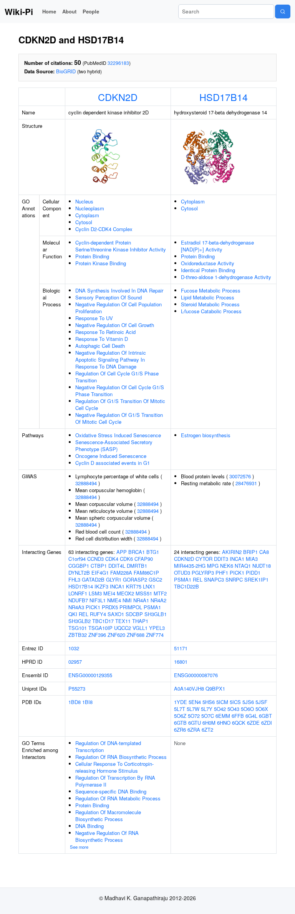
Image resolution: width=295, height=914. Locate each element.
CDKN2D (118, 97)
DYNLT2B (79, 572)
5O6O (247, 708)
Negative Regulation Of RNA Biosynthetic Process (107, 836)
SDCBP (134, 614)
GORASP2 (135, 579)
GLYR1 (113, 579)
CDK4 (111, 558)
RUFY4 (98, 614)
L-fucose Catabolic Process (211, 311)
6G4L (251, 715)
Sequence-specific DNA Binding (110, 791)
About (69, 11)
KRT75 (133, 586)
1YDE (180, 702)
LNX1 (149, 586)
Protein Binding (92, 256)
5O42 (220, 708)
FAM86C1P (146, 572)
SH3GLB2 (79, 621)
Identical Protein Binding (208, 270)
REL (83, 614)
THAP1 (140, 621)
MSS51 (144, 593)
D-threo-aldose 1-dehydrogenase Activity (226, 277)
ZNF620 (116, 634)
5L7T (179, 708)
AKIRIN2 (232, 551)
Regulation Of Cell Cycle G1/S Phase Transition (117, 377)
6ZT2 (207, 729)
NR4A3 (76, 607)
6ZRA (193, 729)
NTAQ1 (243, 565)
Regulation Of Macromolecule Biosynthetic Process (108, 815)
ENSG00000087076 (196, 675)
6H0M (208, 722)
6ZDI (266, 722)
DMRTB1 (137, 565)
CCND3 (95, 558)
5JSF (261, 702)
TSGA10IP (100, 627)
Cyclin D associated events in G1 (112, 462)
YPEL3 (157, 627)
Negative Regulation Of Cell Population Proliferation (118, 308)
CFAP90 (143, 558)
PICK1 (93, 607)
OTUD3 (182, 572)
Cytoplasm (87, 215)
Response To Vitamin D (101, 338)
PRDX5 (110, 607)
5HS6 (208, 702)
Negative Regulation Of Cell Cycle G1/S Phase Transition (119, 390)
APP (121, 551)
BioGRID (66, 71)
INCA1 (117, 586)
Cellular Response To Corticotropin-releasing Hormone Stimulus (114, 767)
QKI (72, 614)
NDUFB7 (78, 600)
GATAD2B (93, 579)
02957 (75, 661)
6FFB (238, 715)
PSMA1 (152, 607)
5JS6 (248, 702)
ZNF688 (135, 634)
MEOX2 (125, 593)
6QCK (238, 722)
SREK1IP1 (256, 579)
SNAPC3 (214, 579)
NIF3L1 (97, 600)
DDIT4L (116, 565)
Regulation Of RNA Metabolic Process (118, 798)
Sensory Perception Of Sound (108, 297)
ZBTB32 (77, 634)
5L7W (193, 708)
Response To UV (94, 318)
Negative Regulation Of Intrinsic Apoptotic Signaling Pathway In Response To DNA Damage (110, 359)
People (91, 11)
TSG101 (77, 627)
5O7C (207, 715)
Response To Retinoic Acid (105, 332)
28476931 (246, 483)
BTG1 (152, 551)
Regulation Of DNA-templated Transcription (108, 746)
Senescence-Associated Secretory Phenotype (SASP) (113, 445)
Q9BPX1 (215, 688)
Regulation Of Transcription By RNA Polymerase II (115, 781)
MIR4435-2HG (190, 565)
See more (79, 847)
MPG (213, 565)
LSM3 (95, 593)
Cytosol (83, 222)
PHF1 (221, 572)
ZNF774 (155, 634)
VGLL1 (140, 627)
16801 (180, 661)
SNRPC (234, 579)
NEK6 (226, 565)
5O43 (233, 708)
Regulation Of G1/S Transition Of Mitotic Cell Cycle (120, 404)
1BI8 (87, 702)
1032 (73, 648)
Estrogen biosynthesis (205, 435)
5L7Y (206, 708)
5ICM (222, 702)
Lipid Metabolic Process (207, 297)
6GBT (265, 715)
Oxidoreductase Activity (207, 263)
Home (49, 11)
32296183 (118, 63)
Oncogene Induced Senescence (110, 455)
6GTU (194, 722)
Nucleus (84, 201)
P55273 (76, 688)
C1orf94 (77, 558)
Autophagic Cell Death (100, 345)
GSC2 (155, 579)
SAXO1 (116, 614)
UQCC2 (122, 627)
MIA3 (252, 558)
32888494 (86, 483)
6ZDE (253, 722)
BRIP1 (250, 551)
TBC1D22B (186, 586)
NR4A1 (141, 600)
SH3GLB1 (155, 614)
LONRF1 (77, 593)
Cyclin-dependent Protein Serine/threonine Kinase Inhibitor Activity (120, 246)
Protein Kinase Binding (100, 263)
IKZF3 (101, 586)
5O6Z (180, 715)
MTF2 (160, 593)
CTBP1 (99, 565)
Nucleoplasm (89, 208)
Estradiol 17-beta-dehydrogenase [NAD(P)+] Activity (217, 246)
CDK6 (126, 558)
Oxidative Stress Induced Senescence (118, 435)
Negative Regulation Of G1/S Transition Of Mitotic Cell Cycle (119, 418)
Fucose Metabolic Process (210, 290)
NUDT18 (261, 565)
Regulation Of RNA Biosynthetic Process (121, 756)
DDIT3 (221, 558)
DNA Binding (89, 826)
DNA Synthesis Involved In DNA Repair (119, 290)
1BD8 (74, 702)
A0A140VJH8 (189, 688)
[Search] (282, 11)
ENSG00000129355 (90, 675)
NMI (127, 600)
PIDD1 (253, 572)
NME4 (114, 600)
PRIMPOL (130, 607)
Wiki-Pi (19, 11)
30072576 (240, 476)
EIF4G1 (100, 572)
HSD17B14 (223, 97)
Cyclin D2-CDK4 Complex (104, 229)
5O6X (261, 708)
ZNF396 (97, 634)
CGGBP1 (78, 565)
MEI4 (109, 593)
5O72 (194, 715)
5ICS (235, 702)
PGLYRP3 (203, 572)
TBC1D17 (103, 621)
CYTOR (204, 558)
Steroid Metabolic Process (210, 304)
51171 (180, 648)
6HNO (223, 722)
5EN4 (195, 702)
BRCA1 (136, 551)
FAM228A (121, 572)
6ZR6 (180, 729)
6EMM (222, 715)
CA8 (264, 551)
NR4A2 (158, 600)
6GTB (180, 722)
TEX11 (123, 621)
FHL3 (74, 579)
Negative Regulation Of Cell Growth (114, 325)
